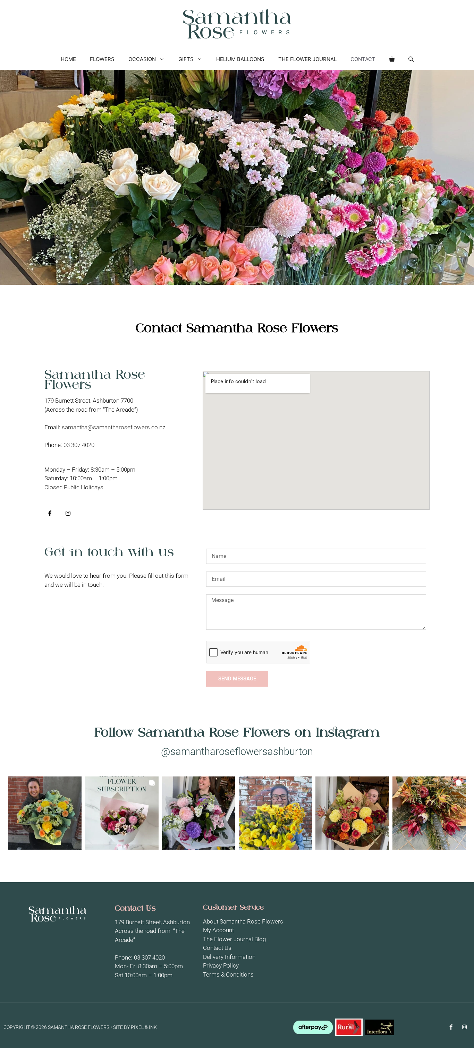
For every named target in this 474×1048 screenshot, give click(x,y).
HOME (68, 59)
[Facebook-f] (50, 513)
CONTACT (362, 59)
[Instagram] (68, 513)
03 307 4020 (80, 444)
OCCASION (142, 59)
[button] (411, 59)
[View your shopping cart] (391, 59)
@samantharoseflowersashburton (237, 751)
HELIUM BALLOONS (240, 59)
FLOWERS (102, 59)
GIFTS (186, 59)
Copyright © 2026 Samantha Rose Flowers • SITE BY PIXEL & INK (80, 1027)
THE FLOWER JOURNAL (307, 59)
